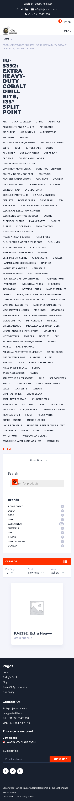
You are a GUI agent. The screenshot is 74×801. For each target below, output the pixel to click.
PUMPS (36, 367)
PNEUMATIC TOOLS (13, 362)
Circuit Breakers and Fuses (19, 163)
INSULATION (10, 289)
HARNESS (46, 262)
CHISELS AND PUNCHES (31, 158)
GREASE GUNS (40, 257)
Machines (40, 310)
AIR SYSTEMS (27, 132)
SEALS (6, 388)
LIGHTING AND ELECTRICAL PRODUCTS (24, 299)
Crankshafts (37, 184)
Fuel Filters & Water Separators (23, 242)
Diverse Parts (26, 200)
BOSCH (35, 515)
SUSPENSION (10, 404)
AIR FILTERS (9, 132)
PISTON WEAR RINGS (14, 357)
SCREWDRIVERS (57, 378)
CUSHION (55, 184)
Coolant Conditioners (17, 179)
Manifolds (57, 310)
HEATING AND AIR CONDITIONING (21, 278)
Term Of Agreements (15, 687)
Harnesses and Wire (15, 268)
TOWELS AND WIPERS (54, 409)
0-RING (39, 121)
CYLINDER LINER (33, 189)
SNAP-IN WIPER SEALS (14, 399)
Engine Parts (37, 221)
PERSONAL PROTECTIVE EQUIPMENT (22, 351)
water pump (10, 435)
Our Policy (8, 692)
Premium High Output (42, 362)
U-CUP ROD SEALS (12, 425)
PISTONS (35, 357)
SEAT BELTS (20, 388)
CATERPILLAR (35, 523)
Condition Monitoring (17, 168)
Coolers (58, 179)
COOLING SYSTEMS (13, 184)
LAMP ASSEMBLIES (56, 289)
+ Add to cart (50, 638)
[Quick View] (56, 588)
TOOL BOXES (56, 404)
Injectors (54, 283)
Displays (8, 200)
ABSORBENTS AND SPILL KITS (18, 126)
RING (41, 378)
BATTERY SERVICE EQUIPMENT (19, 142)
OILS (57, 336)
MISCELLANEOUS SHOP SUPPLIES (21, 331)
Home (6, 39)
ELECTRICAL (9, 205)
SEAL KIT (7, 383)
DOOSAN (35, 545)
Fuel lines (54, 242)
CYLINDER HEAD (11, 189)
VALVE (24, 430)
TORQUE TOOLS (28, 409)
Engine (48, 215)
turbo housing (12, 419)
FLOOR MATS (23, 226)
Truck (28, 414)
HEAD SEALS (38, 268)
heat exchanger (38, 273)
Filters (7, 226)
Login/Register (43, 3)
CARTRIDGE (50, 153)
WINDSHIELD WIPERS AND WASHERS (22, 441)
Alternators (48, 132)
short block (34, 393)
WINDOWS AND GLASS (35, 435)
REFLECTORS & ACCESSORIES (18, 378)
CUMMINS (35, 528)
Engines (55, 221)
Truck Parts (45, 414)
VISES (36, 430)
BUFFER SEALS (33, 147)
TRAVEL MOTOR (11, 414)
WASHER (49, 430)
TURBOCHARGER (36, 419)
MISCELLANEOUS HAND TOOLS (43, 325)
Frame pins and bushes (16, 236)
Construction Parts (49, 168)
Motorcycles (11, 336)
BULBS (49, 147)
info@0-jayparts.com (15, 708)
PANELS (7, 346)
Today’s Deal (10, 677)
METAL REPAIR (34, 320)
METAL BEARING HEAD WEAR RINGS (43, 315)
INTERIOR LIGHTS (31, 289)
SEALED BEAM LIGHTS (48, 383)
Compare (56, 594)
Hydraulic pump (54, 278)
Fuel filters (42, 236)
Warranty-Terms (25, 796)
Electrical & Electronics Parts (22, 210)
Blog (5, 682)
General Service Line (15, 257)
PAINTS (51, 341)
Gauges (42, 252)
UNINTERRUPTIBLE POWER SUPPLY (46, 425)
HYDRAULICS (10, 283)
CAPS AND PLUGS (29, 153)
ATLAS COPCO (35, 506)
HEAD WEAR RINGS (13, 273)
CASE (35, 519)
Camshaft (9, 153)
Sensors (38, 388)
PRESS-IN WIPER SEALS (15, 367)
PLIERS (48, 357)
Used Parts (9, 430)
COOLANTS (42, 179)
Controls (45, 174)
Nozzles (44, 336)
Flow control (44, 226)
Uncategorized (21, 121)
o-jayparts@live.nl (13, 713)
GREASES (58, 257)
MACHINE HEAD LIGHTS (15, 304)
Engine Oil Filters (13, 221)
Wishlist (28, 3)
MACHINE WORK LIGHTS (16, 310)
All (5, 121)
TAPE (41, 404)
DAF (35, 532)
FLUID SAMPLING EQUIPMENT (19, 231)
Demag (35, 536)
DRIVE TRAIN (47, 200)
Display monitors (44, 194)
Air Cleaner (46, 126)
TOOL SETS (9, 409)
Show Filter (36, 460)
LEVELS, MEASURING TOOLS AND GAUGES (38, 294)
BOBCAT (35, 510)
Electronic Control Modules (21, 215)
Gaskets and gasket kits (18, 252)
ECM (61, 200)
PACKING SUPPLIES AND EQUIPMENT (22, 341)
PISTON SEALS (55, 351)
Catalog (11, 561)
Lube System (57, 299)
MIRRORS (52, 320)
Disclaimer (8, 796)
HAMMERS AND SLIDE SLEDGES (19, 262)
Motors (29, 336)
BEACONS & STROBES (52, 142)
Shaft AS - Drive (12, 393)
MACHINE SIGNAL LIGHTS (47, 304)
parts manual (25, 346)
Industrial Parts (32, 283)
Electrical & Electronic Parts (38, 205)
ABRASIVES (54, 121)
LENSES (7, 294)
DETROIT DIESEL (35, 541)
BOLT (17, 147)
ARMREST (24, 137)
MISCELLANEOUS (12, 325)
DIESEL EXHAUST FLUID (15, 194)
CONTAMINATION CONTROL (18, 174)
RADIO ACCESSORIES (14, 372)
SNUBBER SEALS (40, 399)
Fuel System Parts (14, 247)
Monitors (50, 331)
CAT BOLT (8, 158)
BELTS (6, 147)
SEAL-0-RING (24, 383)
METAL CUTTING (12, 320)
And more (8, 137)
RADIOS (34, 372)
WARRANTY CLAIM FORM (21, 742)
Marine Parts (11, 315)
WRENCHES (53, 441)
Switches (27, 404)
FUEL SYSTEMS (38, 247)
